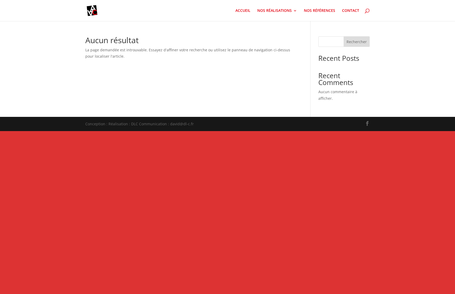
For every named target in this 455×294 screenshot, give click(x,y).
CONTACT (350, 11)
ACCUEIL (242, 11)
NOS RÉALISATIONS (274, 11)
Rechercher (357, 41)
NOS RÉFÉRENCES (319, 11)
